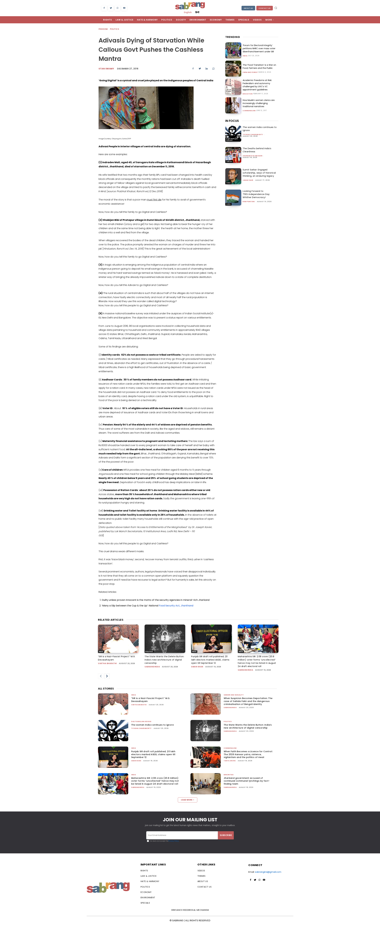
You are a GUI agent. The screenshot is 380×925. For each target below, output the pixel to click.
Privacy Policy (173, 841)
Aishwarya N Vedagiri (252, 156)
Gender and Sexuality (234, 695)
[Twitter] (110, 8)
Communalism (249, 110)
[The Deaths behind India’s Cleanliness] (233, 155)
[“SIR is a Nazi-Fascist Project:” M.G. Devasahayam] (118, 639)
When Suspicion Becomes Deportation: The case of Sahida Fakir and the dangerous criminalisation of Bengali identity (248, 701)
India (245, 56)
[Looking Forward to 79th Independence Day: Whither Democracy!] (233, 198)
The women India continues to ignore (152, 724)
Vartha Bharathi (107, 663)
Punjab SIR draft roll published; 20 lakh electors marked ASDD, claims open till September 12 (210, 660)
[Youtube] (124, 8)
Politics (114, 29)
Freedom (103, 29)
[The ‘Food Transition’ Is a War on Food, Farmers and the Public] (233, 69)
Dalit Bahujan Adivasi (232, 139)
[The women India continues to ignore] (233, 134)
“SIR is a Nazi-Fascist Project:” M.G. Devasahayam (150, 700)
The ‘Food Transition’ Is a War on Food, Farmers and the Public (259, 66)
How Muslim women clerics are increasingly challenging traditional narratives (259, 103)
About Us (248, 8)
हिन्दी (197, 12)
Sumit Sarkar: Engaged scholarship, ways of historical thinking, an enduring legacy (259, 172)
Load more (186, 800)
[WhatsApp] (117, 8)
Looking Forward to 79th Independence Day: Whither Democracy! (256, 194)
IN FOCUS (232, 121)
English (188, 12)
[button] (275, 8)
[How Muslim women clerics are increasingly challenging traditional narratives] (233, 105)
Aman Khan (197, 666)
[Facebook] (104, 8)
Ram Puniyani (249, 201)
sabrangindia (152, 666)
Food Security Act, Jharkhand (176, 605)
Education (248, 94)
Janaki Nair (248, 180)
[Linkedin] (207, 68)
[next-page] (107, 676)
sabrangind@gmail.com (268, 871)
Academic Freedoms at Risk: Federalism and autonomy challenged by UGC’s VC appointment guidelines (257, 85)
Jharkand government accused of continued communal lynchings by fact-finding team (247, 781)
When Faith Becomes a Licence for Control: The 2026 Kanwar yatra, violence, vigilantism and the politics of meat (248, 754)
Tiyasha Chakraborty (253, 134)
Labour (229, 161)
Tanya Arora (230, 761)
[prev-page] (100, 676)
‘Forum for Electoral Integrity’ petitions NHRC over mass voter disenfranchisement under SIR (259, 48)
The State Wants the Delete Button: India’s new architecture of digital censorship (164, 660)
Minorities (228, 775)
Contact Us (265, 8)
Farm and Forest (250, 72)
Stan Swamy (106, 68)
